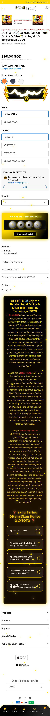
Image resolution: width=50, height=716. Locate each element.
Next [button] (47, 2)
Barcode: (16, 43)
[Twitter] (7, 290)
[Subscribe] (41, 687)
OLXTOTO (14, 315)
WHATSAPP (34, 712)
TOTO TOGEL (10, 153)
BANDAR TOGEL (11, 122)
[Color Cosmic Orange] (4, 81)
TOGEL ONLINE (10, 114)
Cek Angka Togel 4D (25, 234)
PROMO (5, 712)
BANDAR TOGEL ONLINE (14, 161)
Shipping (14, 59)
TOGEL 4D (8, 137)
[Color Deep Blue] (13, 81)
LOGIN (14, 712)
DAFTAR (24, 712)
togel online (25, 373)
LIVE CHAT (43, 711)
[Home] (20, 7)
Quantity (5, 196)
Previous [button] (2, 2)
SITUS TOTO (9, 145)
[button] (3, 9)
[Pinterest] (11, 290)
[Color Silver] (21, 81)
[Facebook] (3, 290)
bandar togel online (29, 431)
